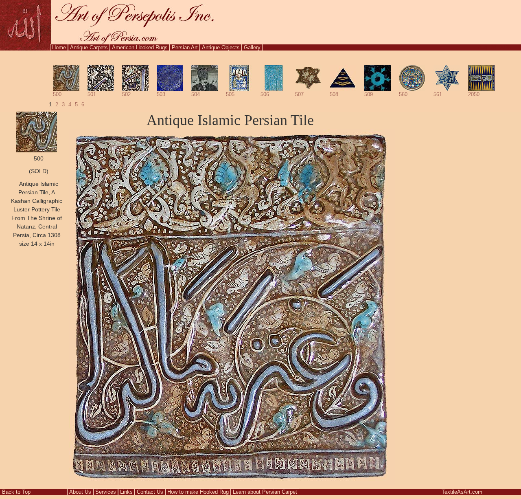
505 (230, 94)
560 (403, 94)
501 (92, 94)
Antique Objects (221, 47)
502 (126, 94)
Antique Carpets (89, 47)
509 (368, 94)
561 (437, 94)
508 (334, 94)
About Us (80, 492)
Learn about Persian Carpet (265, 492)
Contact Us (150, 492)
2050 (473, 94)
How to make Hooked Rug (198, 492)
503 (161, 94)
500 (57, 94)
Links (126, 492)
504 (195, 94)
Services (105, 492)
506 (264, 94)
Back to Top (16, 492)
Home (59, 47)
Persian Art (185, 47)
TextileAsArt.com (462, 492)
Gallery (252, 47)
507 (299, 94)
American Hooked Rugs (140, 47)
